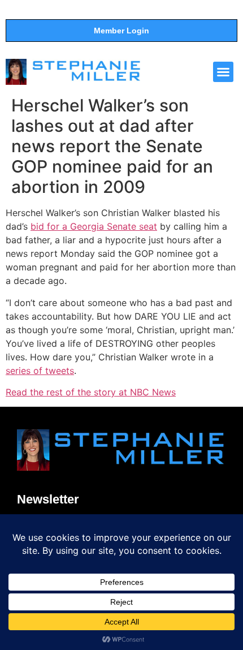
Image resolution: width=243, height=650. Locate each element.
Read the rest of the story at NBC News (91, 392)
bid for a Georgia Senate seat (94, 226)
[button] (223, 72)
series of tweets (40, 370)
